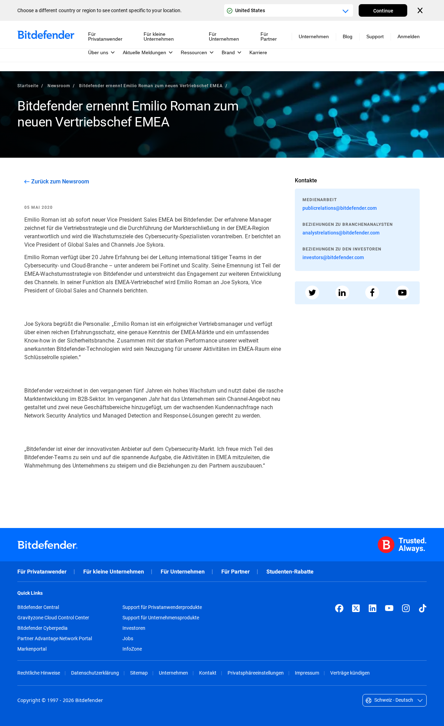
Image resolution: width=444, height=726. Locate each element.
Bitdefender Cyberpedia (42, 628)
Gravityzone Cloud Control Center (53, 617)
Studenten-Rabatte (290, 571)
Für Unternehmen (183, 571)
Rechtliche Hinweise (38, 672)
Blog (347, 36)
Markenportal (31, 649)
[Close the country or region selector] (421, 10)
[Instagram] (406, 608)
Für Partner (235, 571)
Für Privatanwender (42, 571)
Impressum (307, 672)
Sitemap (139, 672)
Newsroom (59, 85)
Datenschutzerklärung (95, 672)
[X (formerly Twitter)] (356, 608)
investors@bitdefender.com (333, 257)
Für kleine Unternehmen (113, 571)
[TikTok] (422, 608)
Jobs (127, 638)
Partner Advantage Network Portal (54, 638)
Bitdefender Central (38, 607)
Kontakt (207, 672)
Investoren (133, 628)
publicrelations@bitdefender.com (339, 208)
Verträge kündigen (350, 672)
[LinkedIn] (372, 608)
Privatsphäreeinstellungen (256, 672)
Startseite (28, 85)
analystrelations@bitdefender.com (340, 232)
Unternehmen (173, 672)
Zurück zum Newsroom (60, 181)
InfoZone (132, 649)
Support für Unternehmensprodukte (160, 617)
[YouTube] (389, 608)
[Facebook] (339, 608)
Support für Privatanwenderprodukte (162, 607)
